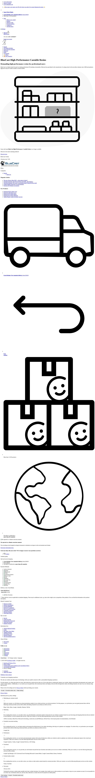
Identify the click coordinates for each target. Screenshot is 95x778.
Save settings (4, 775)
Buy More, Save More (9, 631)
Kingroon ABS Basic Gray (10, 193)
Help (5, 18)
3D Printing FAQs (8, 634)
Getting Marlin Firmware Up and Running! (14, 184)
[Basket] (49, 43)
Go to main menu (8, 1)
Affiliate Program (8, 632)
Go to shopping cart (8, 4)
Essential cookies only (10, 690)
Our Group (6, 641)
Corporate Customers (9, 610)
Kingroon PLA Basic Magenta (11, 195)
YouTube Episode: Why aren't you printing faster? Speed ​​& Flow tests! (20, 183)
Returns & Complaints (9, 607)
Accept (2, 690)
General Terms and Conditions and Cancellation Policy (16, 665)
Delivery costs (10, 22)
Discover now (4, 154)
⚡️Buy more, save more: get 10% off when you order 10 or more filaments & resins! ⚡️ (24, 7)
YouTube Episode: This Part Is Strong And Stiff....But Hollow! (18, 181)
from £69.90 (16, 14)
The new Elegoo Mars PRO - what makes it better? (16, 180)
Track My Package (8, 622)
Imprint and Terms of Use (10, 663)
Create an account (8, 39)
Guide (5, 630)
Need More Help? (8, 613)
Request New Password (9, 620)
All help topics (10, 26)
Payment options (10, 23)
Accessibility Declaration (9, 667)
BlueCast (9, 174)
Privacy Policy (7, 664)
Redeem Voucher (8, 623)
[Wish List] (5, 41)
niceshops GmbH (11, 660)
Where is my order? (11, 19)
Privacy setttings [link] (7, 668)
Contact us (9, 25)
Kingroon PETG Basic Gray (10, 191)
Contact (5, 643)
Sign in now (6, 34)
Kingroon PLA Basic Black (10, 194)
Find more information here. (7, 547)
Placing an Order (8, 603)
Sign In (5, 618)
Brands (5, 173)
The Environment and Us (9, 636)
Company (6, 671)
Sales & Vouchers (8, 611)
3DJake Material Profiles (9, 628)
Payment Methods (8, 606)
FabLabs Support (8, 635)
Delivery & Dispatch (8, 605)
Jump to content (7, 3)
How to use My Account (9, 609)
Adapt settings (20, 690)
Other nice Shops (8, 672)
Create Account (7, 619)
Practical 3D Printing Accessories (11, 185)
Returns (8, 21)
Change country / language (15, 658)
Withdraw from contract (6, 674)
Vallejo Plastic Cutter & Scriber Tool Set (13, 197)
